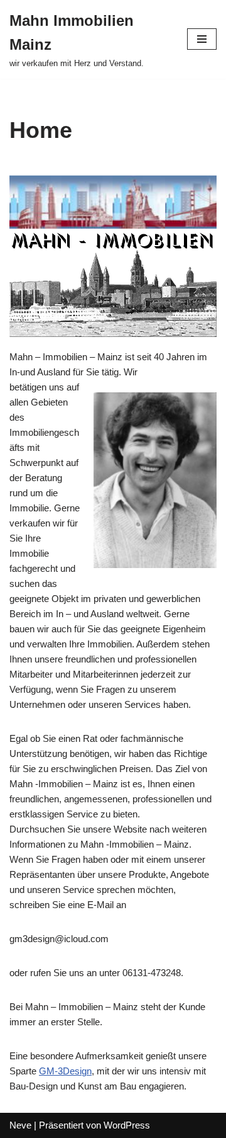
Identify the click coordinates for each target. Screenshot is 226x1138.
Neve (20, 1125)
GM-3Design (65, 1071)
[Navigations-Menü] (202, 39)
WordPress (127, 1125)
